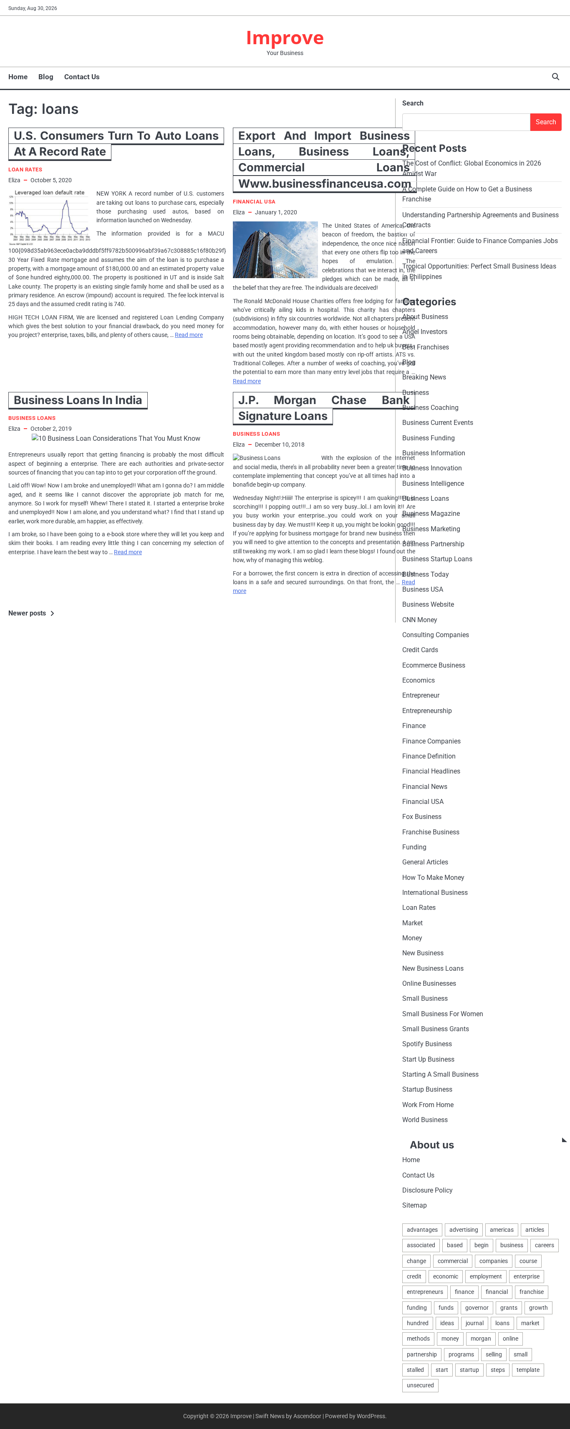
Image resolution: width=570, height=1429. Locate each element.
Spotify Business (427, 1044)
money (450, 1338)
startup (469, 1369)
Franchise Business (430, 832)
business (511, 1245)
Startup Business (427, 1089)
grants (508, 1307)
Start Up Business (428, 1059)
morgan (481, 1338)
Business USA (422, 589)
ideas (447, 1323)
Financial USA (254, 201)
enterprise (527, 1276)
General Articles (425, 862)
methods (418, 1338)
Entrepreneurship (427, 711)
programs (461, 1354)
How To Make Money (433, 878)
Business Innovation (432, 468)
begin (481, 1245)
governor (477, 1307)
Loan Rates (25, 169)
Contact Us (82, 77)
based (455, 1245)
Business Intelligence (433, 483)
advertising (463, 1229)
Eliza (14, 180)
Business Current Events (437, 423)
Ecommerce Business (433, 665)
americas (502, 1229)
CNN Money (419, 620)
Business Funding (428, 438)
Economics (418, 680)
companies (493, 1261)
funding (417, 1307)
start (442, 1369)
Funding (414, 847)
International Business (435, 893)
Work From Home (428, 1105)
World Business (425, 1120)
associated (421, 1245)
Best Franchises (425, 347)
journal (475, 1323)
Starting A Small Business (440, 1074)
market (530, 1323)
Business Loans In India (78, 400)
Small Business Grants (435, 1029)
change (416, 1261)
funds (446, 1307)
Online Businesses (429, 983)
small (520, 1354)
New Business (423, 953)
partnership (422, 1354)
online (510, 1338)
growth (538, 1307)
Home (18, 77)
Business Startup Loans (437, 559)
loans (502, 1323)
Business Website (428, 604)
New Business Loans (433, 968)
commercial (453, 1261)
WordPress (371, 1416)
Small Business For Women (442, 1014)
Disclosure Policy (427, 1190)
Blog (45, 77)
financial (497, 1291)
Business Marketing (431, 529)
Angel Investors (424, 332)
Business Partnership (433, 544)
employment (486, 1276)
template (528, 1369)
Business (415, 393)
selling (494, 1354)
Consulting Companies (435, 635)
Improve (285, 37)
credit (414, 1276)
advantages (422, 1229)
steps (498, 1369)
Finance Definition (429, 756)
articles (534, 1229)
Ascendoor (307, 1416)
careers (544, 1245)
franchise (532, 1291)
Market (412, 923)
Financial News (424, 787)
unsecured (420, 1385)
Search (413, 103)
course (528, 1261)
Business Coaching (430, 408)
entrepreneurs (425, 1291)
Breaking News (424, 377)
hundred (418, 1323)
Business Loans (31, 418)
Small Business (425, 998)
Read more (189, 335)
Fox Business (421, 817)
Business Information (433, 453)
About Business (425, 317)
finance (464, 1291)
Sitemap (414, 1205)
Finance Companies (431, 741)
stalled (415, 1369)
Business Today (425, 574)
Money (412, 938)
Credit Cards (420, 650)
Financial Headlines (431, 771)
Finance (414, 726)
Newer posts (27, 613)
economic (445, 1276)
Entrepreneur (420, 695)
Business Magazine (431, 513)
